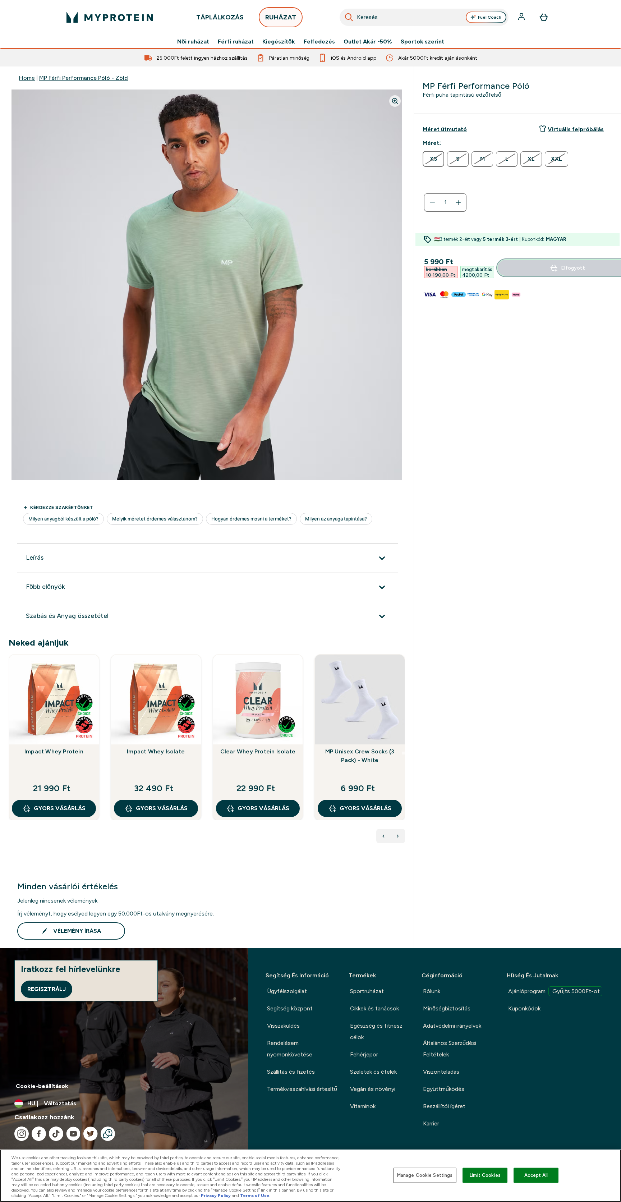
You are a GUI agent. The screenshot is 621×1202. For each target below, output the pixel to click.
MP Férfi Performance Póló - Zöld (83, 78)
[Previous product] (383, 836)
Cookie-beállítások (42, 1086)
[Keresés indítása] (349, 17)
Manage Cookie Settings (425, 1175)
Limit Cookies (485, 1175)
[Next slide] (403, 753)
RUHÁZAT (280, 17)
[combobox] (424, 17)
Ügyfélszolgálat (287, 991)
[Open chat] (108, 1134)
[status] (445, 202)
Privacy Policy (216, 1195)
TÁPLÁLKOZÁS (220, 17)
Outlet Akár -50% (368, 42)
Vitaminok (363, 1106)
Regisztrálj (46, 989)
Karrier (431, 1123)
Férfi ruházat (236, 42)
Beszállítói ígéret (444, 1106)
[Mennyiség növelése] (458, 202)
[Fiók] (522, 17)
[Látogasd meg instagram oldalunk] (21, 1134)
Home (27, 78)
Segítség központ (290, 1008)
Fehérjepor (364, 1054)
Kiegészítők (278, 42)
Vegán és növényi (372, 1089)
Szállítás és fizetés (291, 1072)
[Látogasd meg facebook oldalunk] (39, 1134)
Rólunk (431, 991)
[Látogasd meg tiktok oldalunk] (56, 1134)
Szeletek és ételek (373, 1072)
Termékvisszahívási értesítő (302, 1089)
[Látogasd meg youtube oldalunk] (73, 1134)
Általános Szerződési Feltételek (449, 1049)
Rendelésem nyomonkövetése (289, 1049)
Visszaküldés (283, 1026)
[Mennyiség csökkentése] (432, 202)
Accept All (536, 1175)
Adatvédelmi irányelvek (452, 1026)
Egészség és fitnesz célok (376, 1031)
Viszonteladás (441, 1072)
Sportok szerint (422, 42)
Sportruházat (367, 991)
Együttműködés (443, 1089)
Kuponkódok (524, 1008)
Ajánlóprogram (554, 991)
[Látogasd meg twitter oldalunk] (90, 1134)
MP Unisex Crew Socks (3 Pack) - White (360, 755)
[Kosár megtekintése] (544, 17)
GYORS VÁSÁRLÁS (60, 808)
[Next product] (398, 836)
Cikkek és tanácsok (374, 1008)
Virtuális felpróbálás (576, 129)
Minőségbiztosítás (446, 1008)
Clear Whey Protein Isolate (257, 751)
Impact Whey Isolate (156, 751)
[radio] (433, 159)
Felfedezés (319, 42)
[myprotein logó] (109, 17)
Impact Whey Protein (53, 751)
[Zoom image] (395, 101)
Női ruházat (193, 42)
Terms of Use (254, 1195)
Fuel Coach (489, 17)
